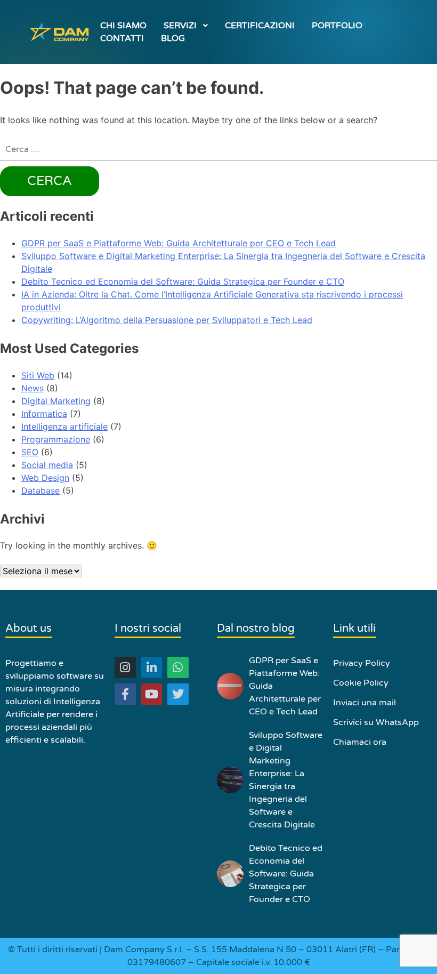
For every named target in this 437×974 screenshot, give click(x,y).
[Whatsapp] (178, 667)
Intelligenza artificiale (64, 426)
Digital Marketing (56, 401)
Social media (47, 465)
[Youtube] (152, 694)
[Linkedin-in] (152, 667)
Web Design (45, 477)
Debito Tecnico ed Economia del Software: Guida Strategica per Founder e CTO (182, 281)
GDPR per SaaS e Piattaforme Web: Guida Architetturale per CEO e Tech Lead (178, 243)
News (32, 388)
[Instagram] (125, 667)
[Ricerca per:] (218, 149)
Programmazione (55, 439)
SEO (29, 452)
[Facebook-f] (125, 694)
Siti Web (37, 375)
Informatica (44, 413)
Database (40, 490)
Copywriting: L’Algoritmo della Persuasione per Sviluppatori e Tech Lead (166, 320)
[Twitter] (178, 694)
